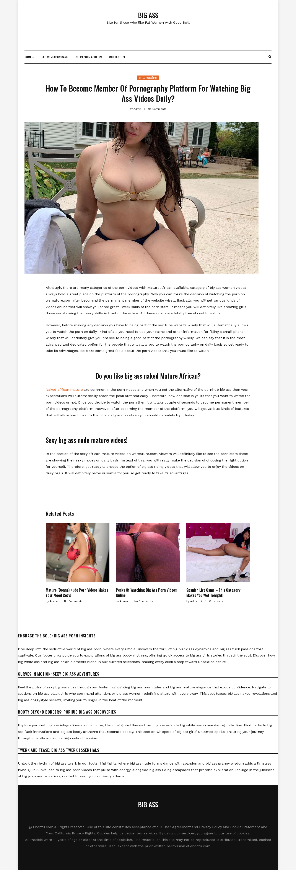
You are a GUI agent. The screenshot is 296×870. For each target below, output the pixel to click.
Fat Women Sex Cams (55, 57)
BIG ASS (148, 15)
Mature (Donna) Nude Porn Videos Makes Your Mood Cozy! (77, 592)
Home (27, 57)
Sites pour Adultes (89, 57)
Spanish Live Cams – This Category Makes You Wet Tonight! (213, 592)
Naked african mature (64, 389)
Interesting (148, 78)
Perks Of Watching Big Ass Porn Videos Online (146, 592)
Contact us (117, 57)
